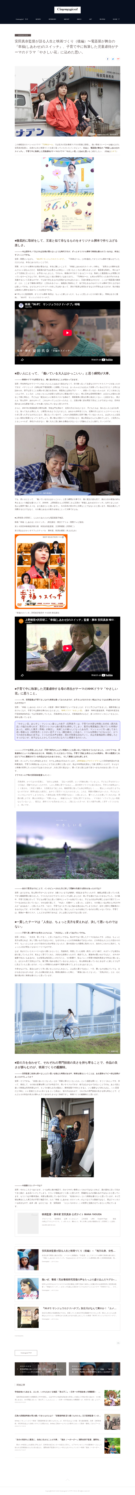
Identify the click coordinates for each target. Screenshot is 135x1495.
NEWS (79, 19)
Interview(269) (19, 1336)
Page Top (67, 1480)
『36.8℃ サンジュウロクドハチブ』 (50, 259)
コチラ (113, 151)
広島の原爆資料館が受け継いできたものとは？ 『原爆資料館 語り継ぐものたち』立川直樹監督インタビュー (59, 1415)
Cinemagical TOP (22, 19)
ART (90, 19)
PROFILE (102, 19)
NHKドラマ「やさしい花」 (72, 710)
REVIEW (38, 19)
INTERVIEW (52, 19)
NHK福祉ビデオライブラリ (89, 760)
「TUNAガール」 (48, 144)
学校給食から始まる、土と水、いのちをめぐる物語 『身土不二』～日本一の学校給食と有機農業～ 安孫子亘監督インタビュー (67, 1391)
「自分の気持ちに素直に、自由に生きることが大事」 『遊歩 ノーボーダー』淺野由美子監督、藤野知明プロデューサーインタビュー (70, 1439)
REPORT (66, 19)
